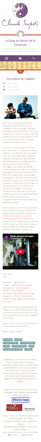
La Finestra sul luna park (21, 216)
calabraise (7, 131)
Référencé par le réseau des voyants (21, 392)
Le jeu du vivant (11, 343)
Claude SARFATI (12, 87)
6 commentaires (12, 90)
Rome (10, 123)
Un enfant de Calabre (20, 79)
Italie (17, 123)
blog (16, 435)
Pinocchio (12, 221)
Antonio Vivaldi (17, 290)
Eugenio (20, 221)
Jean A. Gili (28, 229)
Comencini (7, 216)
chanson (8, 339)
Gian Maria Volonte (21, 293)
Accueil (34, 390)
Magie (7, 346)
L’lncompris (7, 218)
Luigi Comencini (19, 282)
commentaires (26, 435)
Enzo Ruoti (7, 301)
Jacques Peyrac (29, 299)
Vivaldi (29, 349)
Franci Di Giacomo (22, 288)
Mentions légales (21, 395)
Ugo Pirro (28, 285)
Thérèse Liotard (20, 296)
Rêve (32, 346)
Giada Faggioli (16, 299)
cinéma (19, 339)
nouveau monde (19, 346)
